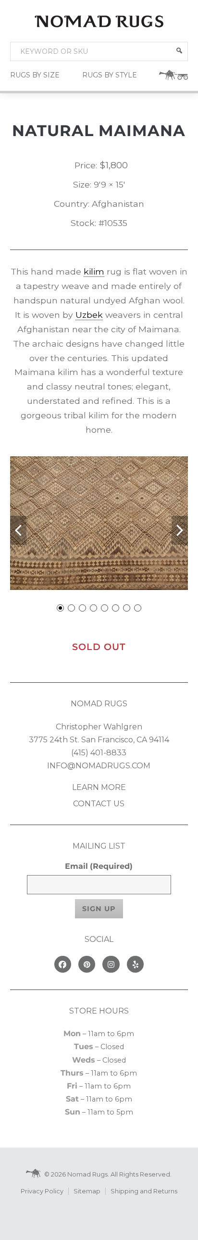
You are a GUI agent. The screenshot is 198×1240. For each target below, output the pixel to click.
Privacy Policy (42, 1191)
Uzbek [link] (89, 315)
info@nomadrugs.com (98, 765)
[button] (179, 50)
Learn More (99, 787)
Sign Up (99, 908)
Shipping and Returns (144, 1191)
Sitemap (87, 1191)
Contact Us (98, 803)
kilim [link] (94, 271)
